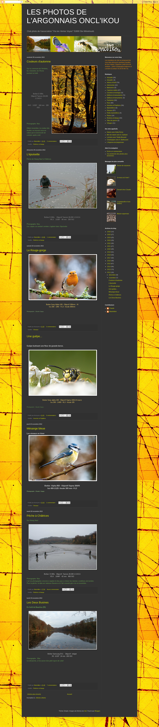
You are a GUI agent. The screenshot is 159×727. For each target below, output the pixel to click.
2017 (109, 258)
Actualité (110, 77)
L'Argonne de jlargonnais (115, 142)
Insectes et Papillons (39, 418)
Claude (111, 308)
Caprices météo (112, 90)
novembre (112, 278)
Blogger (97, 711)
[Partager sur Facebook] (68, 141)
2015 (109, 263)
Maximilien (113, 311)
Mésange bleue (36, 428)
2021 (109, 246)
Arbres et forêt (111, 82)
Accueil (69, 694)
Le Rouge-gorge (36, 250)
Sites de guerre (112, 120)
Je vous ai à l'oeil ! (123, 177)
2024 (109, 237)
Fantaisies (110, 100)
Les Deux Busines (38, 602)
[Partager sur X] (65, 141)
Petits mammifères (113, 113)
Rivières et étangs (38, 144)
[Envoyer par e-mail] (61, 141)
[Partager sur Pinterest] (70, 141)
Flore (108, 103)
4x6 (85, 711)
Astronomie (111, 85)
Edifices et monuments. (114, 98)
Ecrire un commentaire (114, 151)
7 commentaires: (52, 685)
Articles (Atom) (41, 698)
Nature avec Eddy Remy (115, 132)
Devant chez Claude (124, 189)
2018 (109, 255)
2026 (109, 232)
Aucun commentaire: (53, 589)
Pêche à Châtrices (38, 515)
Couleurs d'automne (39, 61)
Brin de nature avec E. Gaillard (117, 135)
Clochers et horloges (114, 93)
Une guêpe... (34, 336)
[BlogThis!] (63, 141)
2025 (109, 234)
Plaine (109, 115)
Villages (109, 123)
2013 (109, 269)
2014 (109, 266)
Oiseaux (35, 329)
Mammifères (111, 108)
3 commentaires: (51, 415)
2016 (109, 261)
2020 (109, 249)
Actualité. (110, 80)
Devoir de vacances (123, 165)
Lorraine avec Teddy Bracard (116, 137)
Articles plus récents (34, 694)
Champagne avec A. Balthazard (117, 140)
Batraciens (110, 87)
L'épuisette (33, 154)
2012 (109, 272)
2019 (109, 252)
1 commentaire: (52, 237)
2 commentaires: (52, 141)
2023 (109, 240)
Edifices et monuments (114, 95)
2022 (109, 243)
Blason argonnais (123, 214)
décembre (112, 275)
